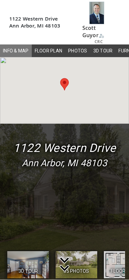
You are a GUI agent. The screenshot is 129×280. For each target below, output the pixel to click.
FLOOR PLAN (49, 50)
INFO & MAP (16, 50)
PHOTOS (77, 50)
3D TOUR (103, 50)
